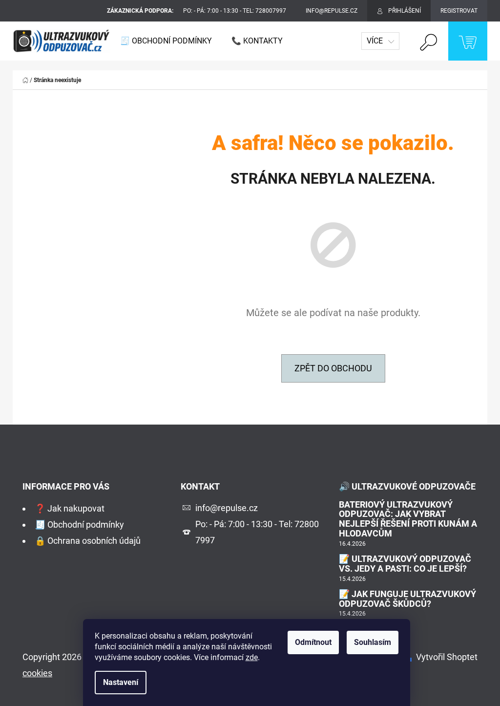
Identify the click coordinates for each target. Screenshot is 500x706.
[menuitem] (166, 41)
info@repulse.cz (226, 508)
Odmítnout (313, 642)
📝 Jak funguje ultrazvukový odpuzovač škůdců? (407, 599)
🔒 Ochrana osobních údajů (88, 540)
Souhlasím (372, 642)
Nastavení (120, 682)
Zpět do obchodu (333, 368)
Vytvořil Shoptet (447, 657)
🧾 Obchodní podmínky (79, 524)
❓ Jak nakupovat (69, 508)
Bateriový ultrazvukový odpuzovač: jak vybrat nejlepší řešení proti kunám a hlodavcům (408, 519)
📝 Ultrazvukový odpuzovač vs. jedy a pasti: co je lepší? (405, 564)
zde (252, 657)
